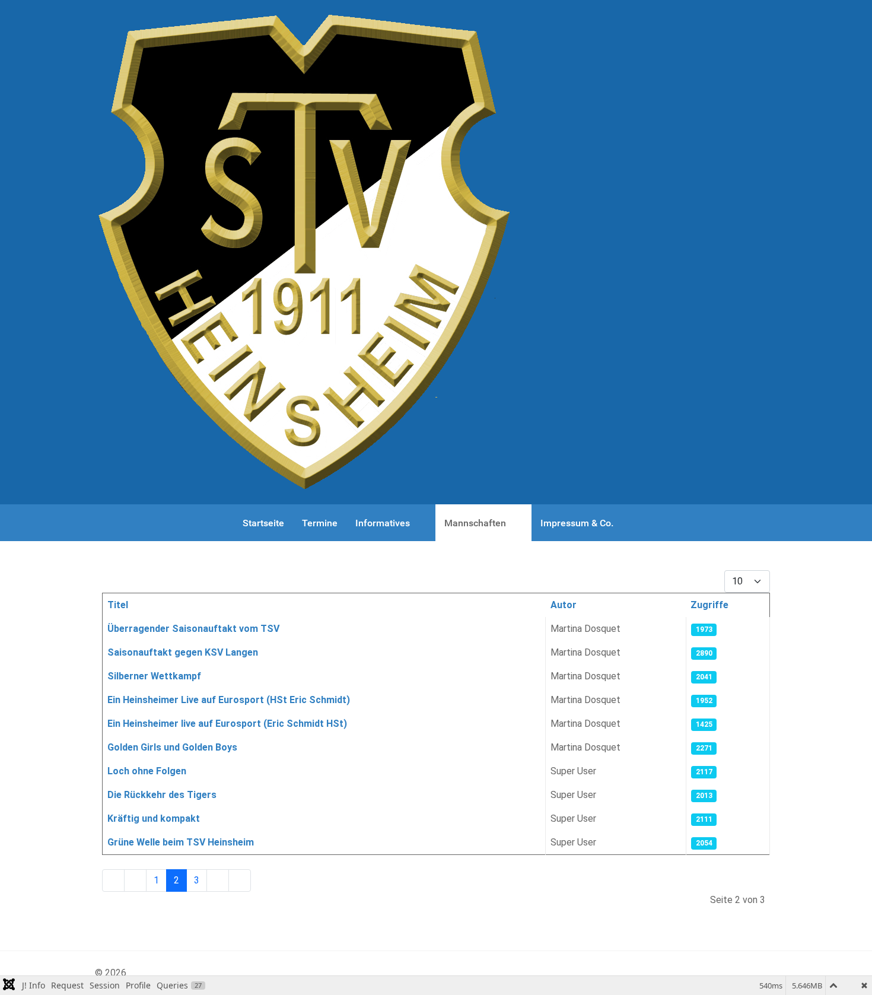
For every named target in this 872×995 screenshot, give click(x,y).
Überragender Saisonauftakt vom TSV (193, 628)
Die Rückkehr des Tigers (162, 794)
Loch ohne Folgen (146, 771)
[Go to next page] (217, 880)
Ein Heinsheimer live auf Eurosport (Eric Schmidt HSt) (227, 723)
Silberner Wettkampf (154, 676)
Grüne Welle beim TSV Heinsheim (180, 842)
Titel (117, 605)
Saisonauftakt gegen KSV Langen (182, 652)
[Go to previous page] (135, 880)
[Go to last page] (239, 880)
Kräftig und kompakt (153, 818)
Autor (563, 605)
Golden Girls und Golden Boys (172, 747)
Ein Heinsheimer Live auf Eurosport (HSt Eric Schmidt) (228, 699)
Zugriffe (709, 605)
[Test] (303, 252)
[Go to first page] (113, 880)
